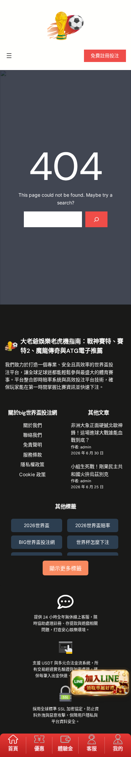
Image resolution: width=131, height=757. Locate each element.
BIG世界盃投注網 (37, 542)
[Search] (96, 219)
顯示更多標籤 (65, 568)
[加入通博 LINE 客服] (99, 683)
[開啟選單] (9, 56)
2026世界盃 (36, 525)
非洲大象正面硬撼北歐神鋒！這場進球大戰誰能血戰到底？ (97, 432)
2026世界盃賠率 (92, 525)
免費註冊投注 (105, 55)
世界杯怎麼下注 (92, 542)
